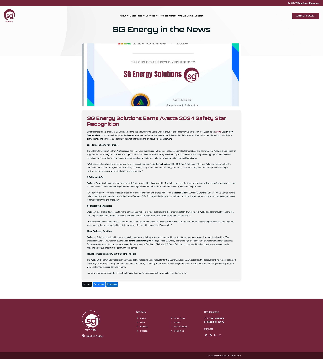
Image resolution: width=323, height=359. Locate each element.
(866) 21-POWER (305, 15)
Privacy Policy (236, 355)
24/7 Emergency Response (305, 3)
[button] (87, 284)
